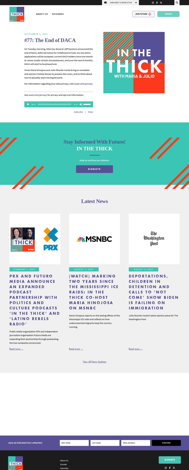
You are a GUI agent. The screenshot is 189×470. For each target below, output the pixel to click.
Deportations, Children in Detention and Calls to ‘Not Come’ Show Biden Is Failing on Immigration (154, 292)
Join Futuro (141, 14)
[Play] (28, 104)
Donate (168, 14)
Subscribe (78, 112)
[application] (58, 104)
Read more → (16, 349)
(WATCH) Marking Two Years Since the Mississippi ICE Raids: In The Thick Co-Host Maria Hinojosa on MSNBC (94, 292)
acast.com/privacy (83, 83)
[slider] (87, 104)
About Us (42, 14)
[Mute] (80, 104)
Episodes (58, 14)
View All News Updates (94, 362)
